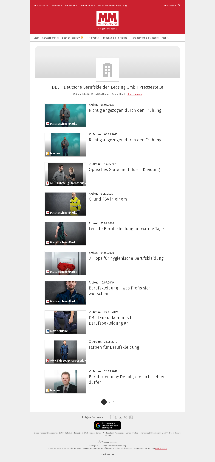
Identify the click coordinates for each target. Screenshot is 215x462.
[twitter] (114, 417)
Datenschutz (120, 433)
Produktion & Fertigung (114, 37)
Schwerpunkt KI (50, 37)
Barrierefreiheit (132, 433)
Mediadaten (108, 433)
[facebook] (109, 417)
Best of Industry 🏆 (72, 37)
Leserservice (53, 433)
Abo (163, 433)
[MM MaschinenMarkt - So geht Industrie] (36, 37)
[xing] (124, 417)
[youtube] (119, 417)
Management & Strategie (144, 37)
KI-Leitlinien (155, 433)
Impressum (144, 433)
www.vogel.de (161, 448)
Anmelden (170, 5)
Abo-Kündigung (77, 433)
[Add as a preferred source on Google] (107, 425)
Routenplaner (134, 94)
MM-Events (93, 37)
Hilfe (67, 433)
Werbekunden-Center (93, 433)
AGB (62, 433)
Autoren (108, 436)
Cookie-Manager (40, 433)
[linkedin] (130, 417)
